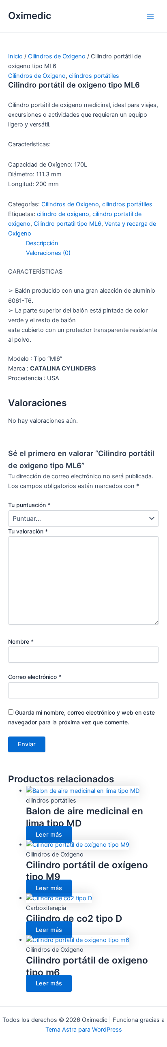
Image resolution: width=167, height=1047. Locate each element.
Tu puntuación (29, 504)
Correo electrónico (34, 676)
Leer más (49, 834)
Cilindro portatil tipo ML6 (67, 223)
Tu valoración (28, 531)
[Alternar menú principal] (150, 16)
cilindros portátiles (94, 75)
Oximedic (29, 15)
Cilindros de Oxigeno (57, 56)
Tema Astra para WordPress (83, 1029)
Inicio (15, 56)
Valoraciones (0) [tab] (48, 253)
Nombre (21, 641)
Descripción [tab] (42, 243)
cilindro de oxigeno (63, 214)
